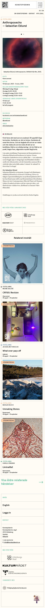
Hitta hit (5, 536)
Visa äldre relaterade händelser (14, 482)
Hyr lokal (40, 13)
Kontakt (32, 13)
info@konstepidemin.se (12, 542)
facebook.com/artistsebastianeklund (15, 115)
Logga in (7, 513)
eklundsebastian (8, 126)
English (6, 505)
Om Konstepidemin (20, 13)
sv (40, 10)
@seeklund (6, 120)
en (43, 10)
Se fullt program (8, 105)
